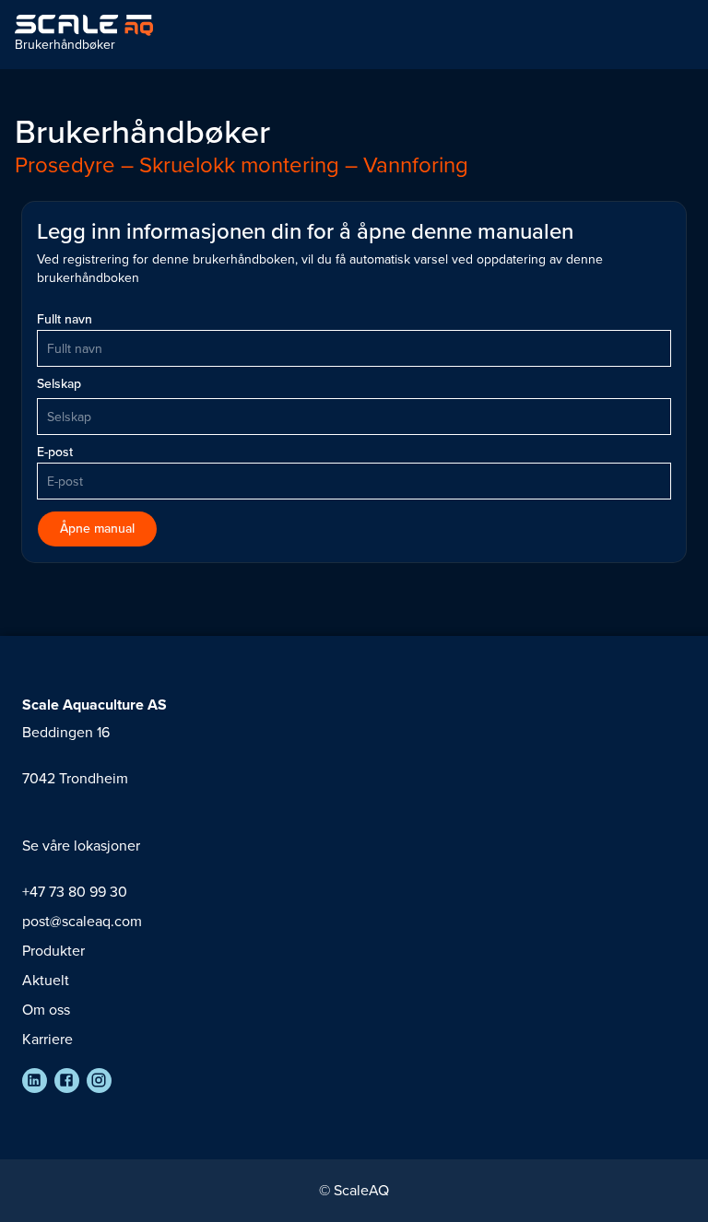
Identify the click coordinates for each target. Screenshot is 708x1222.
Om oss (46, 1009)
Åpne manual (97, 528)
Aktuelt (45, 980)
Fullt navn (64, 319)
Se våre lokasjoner (81, 845)
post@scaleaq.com (82, 921)
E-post (55, 452)
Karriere (47, 1039)
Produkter (53, 950)
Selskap (59, 384)
